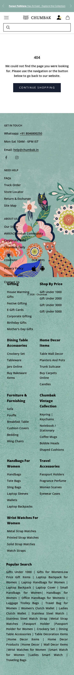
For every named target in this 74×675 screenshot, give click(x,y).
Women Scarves (51, 487)
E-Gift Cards (15, 310)
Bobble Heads (49, 443)
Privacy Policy (13, 268)
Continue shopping (37, 87)
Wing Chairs (15, 441)
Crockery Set (16, 354)
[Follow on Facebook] (6, 157)
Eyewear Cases (50, 494)
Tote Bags (14, 481)
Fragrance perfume (53, 481)
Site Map (10, 205)
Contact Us (12, 282)
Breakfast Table (18, 422)
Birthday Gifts (17, 323)
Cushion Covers (18, 428)
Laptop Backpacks (19, 506)
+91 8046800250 (31, 133)
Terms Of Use (13, 275)
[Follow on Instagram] (17, 157)
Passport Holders (52, 474)
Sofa (10, 409)
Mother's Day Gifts (20, 329)
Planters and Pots (52, 360)
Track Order (12, 185)
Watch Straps (16, 551)
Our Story (11, 227)
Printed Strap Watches (23, 537)
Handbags (14, 474)
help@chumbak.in (26, 150)
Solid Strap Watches (21, 544)
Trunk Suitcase (50, 366)
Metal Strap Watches (21, 531)
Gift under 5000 (51, 311)
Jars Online (14, 366)
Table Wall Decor (51, 354)
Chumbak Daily (14, 247)
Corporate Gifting (19, 316)
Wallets (12, 500)
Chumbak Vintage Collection (48, 400)
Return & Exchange (17, 199)
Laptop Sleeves (17, 494)
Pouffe (11, 415)
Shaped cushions (52, 450)
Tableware (14, 360)
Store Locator (13, 192)
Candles (45, 384)
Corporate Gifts (15, 240)
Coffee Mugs (48, 437)
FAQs (7, 178)
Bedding (12, 435)
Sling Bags (14, 487)
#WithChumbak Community (23, 233)
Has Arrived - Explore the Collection (37, 5)
